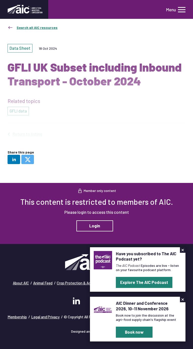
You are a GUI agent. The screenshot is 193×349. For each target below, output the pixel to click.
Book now (134, 331)
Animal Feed (43, 283)
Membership (17, 317)
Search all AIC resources (37, 27)
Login (94, 225)
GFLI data (18, 110)
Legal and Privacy (45, 317)
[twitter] (27, 159)
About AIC (21, 283)
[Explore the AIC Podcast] (103, 259)
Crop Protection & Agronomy (80, 283)
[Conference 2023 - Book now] (103, 309)
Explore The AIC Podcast (144, 282)
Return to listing (27, 133)
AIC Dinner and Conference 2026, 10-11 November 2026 (142, 306)
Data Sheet (20, 48)
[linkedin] (14, 159)
